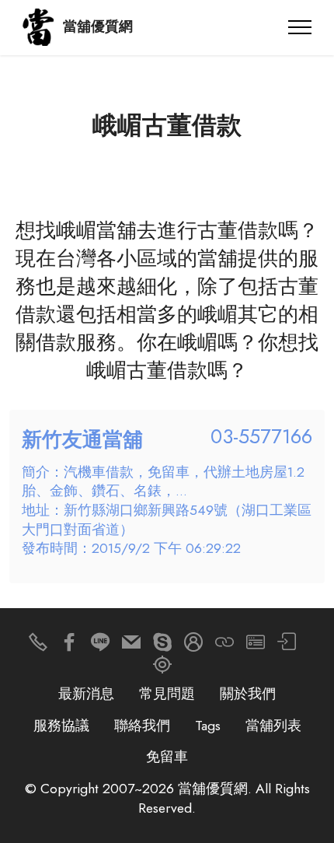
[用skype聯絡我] (162, 646)
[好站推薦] (224, 646)
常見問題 (167, 694)
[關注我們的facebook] (69, 646)
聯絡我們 (142, 725)
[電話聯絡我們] (38, 646)
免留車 (167, 757)
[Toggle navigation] (300, 27)
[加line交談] (100, 646)
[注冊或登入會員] (193, 646)
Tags (208, 725)
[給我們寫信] (131, 646)
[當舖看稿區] (162, 668)
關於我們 (248, 694)
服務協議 (61, 725)
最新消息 (86, 694)
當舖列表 (273, 725)
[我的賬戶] (286, 646)
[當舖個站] (255, 646)
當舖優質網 (98, 27)
